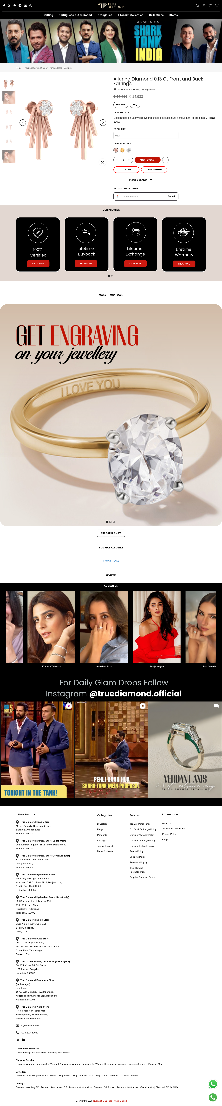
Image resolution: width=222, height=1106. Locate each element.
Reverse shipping (139, 862)
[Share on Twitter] (9, 6)
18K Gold (93, 1075)
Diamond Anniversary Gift (53, 1087)
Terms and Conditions (173, 828)
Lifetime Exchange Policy (142, 840)
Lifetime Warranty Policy (142, 835)
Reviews (120, 104)
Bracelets (102, 824)
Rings (100, 829)
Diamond (20, 1075)
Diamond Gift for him (104, 1087)
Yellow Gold (69, 1075)
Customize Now (111, 533)
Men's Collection (105, 851)
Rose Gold (43, 1075)
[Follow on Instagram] (17, 1040)
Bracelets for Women (92, 1064)
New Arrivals (22, 1052)
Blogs (165, 839)
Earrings (101, 840)
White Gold (56, 1075)
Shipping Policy (137, 857)
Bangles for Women (69, 1064)
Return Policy (136, 851)
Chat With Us (154, 169)
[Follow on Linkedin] (23, 1040)
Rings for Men (155, 1064)
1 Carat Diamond (109, 1075)
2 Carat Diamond (128, 1075)
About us (166, 823)
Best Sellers (63, 1052)
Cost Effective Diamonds (43, 1052)
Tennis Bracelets (105, 846)
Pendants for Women (46, 1064)
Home (18, 68)
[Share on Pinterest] (14, 6)
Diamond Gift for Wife (166, 1087)
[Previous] (23, 122)
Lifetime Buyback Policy (142, 846)
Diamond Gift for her (128, 1087)
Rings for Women (25, 1064)
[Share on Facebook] (3, 6)
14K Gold (82, 1075)
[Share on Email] (25, 6)
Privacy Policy (169, 834)
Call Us (126, 169)
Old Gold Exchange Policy (143, 829)
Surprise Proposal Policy (142, 877)
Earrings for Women (116, 1064)
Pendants (102, 835)
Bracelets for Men (137, 1064)
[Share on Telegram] (20, 6)
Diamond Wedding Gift (27, 1087)
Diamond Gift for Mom (81, 1087)
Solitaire (30, 1075)
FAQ (135, 104)
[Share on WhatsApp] (30, 6)
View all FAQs (111, 560)
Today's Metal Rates (140, 824)
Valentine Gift (147, 1087)
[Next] (103, 122)
